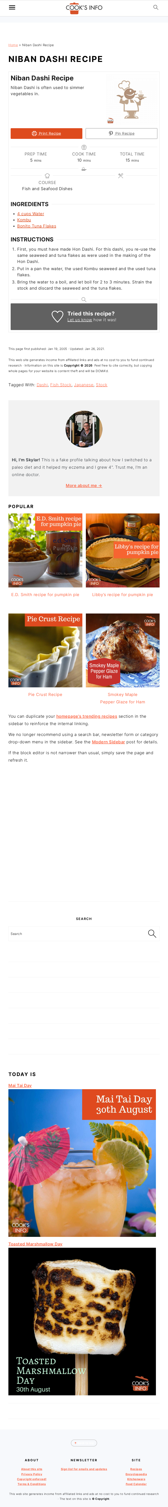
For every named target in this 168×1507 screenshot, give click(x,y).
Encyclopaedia (136, 1474)
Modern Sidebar (108, 741)
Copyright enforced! (32, 1479)
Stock (102, 384)
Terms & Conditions (32, 1484)
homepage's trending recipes (86, 716)
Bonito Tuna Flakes (36, 226)
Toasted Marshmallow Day (35, 1244)
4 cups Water (30, 213)
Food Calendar (136, 1484)
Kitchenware (136, 1479)
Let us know (79, 319)
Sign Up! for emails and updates (84, 1469)
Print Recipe (49, 133)
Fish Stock (61, 384)
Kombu (24, 219)
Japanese (83, 384)
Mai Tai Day (20, 1085)
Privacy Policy (31, 1474)
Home (13, 45)
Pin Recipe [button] (124, 133)
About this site (31, 1469)
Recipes (136, 1469)
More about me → (84, 485)
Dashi (42, 384)
